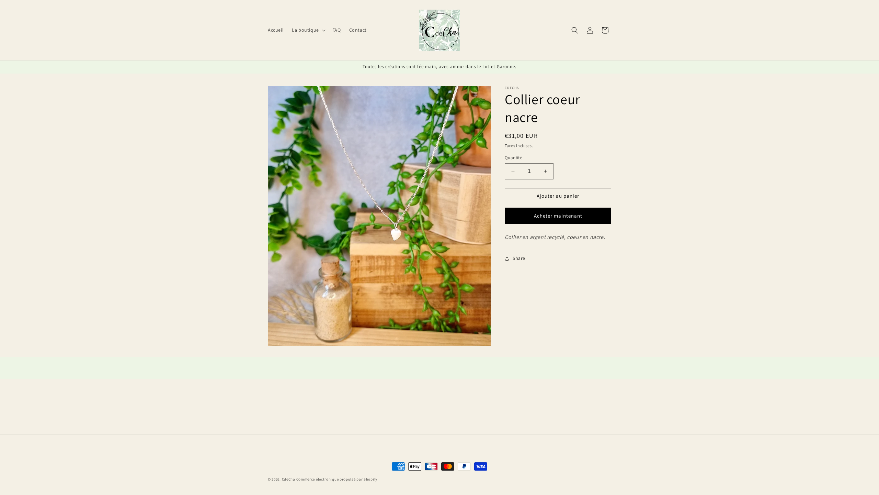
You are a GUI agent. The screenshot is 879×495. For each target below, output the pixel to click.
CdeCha (288, 479)
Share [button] (519, 258)
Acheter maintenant (558, 215)
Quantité (513, 158)
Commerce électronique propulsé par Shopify (336, 479)
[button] (308, 30)
